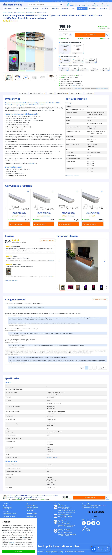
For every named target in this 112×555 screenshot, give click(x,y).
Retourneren (29, 510)
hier (24, 537)
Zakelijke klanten (7, 509)
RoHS (55, 457)
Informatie (6, 512)
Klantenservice (86, 5)
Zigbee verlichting (30, 12)
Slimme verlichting (19, 12)
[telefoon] (55, 507)
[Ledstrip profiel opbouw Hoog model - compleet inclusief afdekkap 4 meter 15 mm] (43, 200)
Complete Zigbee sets (41, 12)
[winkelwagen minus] (60, 34)
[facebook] (84, 523)
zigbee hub (31, 163)
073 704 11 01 (62, 505)
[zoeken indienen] (61, 4)
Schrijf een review (48, 240)
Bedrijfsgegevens (7, 507)
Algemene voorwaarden (51, 551)
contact (74, 85)
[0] (107, 4)
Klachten (35, 509)
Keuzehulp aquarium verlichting (11, 518)
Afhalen (36, 507)
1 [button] (86, 368)
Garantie (28, 509)
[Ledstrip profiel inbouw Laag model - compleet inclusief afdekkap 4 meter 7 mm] (68, 200)
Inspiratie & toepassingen (10, 513)
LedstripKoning (7, 504)
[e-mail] (55, 516)
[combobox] (44, 4)
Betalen (35, 505)
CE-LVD (50, 457)
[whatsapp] (100, 1)
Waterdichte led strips (9, 516)
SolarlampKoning (31, 516)
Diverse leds (10, 12)
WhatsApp (103, 550)
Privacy (61, 551)
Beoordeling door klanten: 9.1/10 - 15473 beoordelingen (56, 553)
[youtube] (98, 523)
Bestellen (29, 505)
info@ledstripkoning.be (64, 514)
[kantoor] (55, 531)
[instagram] (93, 523)
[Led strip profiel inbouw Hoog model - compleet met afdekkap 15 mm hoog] (92, 200)
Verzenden (29, 507)
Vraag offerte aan (78, 88)
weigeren (11, 542)
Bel (108, 550)
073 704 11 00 (62, 520)
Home (4, 12)
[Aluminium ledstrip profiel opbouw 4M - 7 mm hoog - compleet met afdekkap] (19, 200)
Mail (99, 550)
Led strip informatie (8, 515)
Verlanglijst (95, 5)
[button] (54, 48)
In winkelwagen (91, 35)
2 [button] (90, 368)
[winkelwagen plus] (70, 34)
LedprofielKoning (31, 518)
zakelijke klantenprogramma (102, 88)
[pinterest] (89, 523)
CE (47, 457)
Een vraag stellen (100, 299)
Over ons (5, 505)
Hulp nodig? (57, 504)
